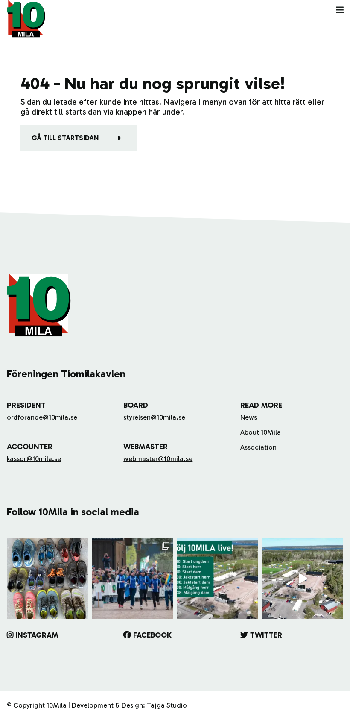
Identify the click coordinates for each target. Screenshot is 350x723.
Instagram (36, 635)
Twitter (266, 635)
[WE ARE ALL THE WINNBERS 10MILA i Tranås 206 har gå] (132, 579)
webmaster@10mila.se (157, 459)
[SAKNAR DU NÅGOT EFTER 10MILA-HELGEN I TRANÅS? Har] (47, 579)
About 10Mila (260, 432)
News (248, 417)
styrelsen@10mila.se (154, 417)
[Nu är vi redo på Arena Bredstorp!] (303, 579)
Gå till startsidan (65, 138)
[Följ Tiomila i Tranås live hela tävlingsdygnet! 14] (217, 579)
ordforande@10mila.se (42, 417)
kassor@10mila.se (34, 459)
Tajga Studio (167, 705)
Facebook (152, 635)
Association (258, 447)
